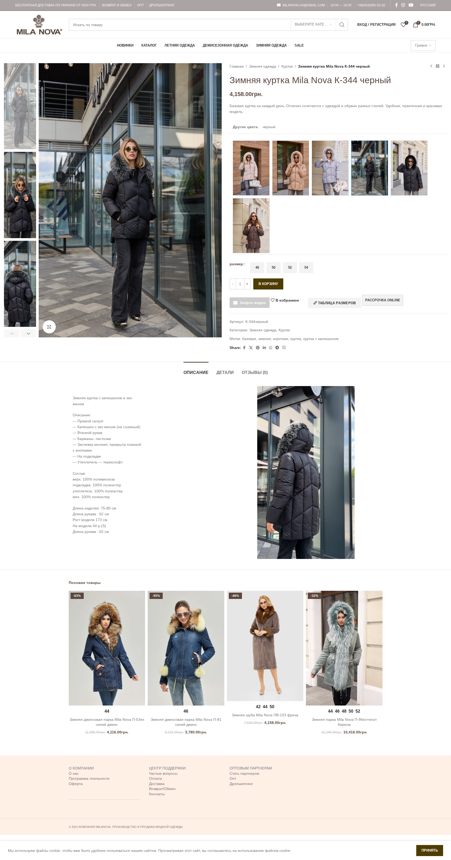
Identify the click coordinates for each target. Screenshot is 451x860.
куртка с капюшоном (321, 339)
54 (306, 267)
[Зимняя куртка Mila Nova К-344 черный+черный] (409, 168)
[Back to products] (437, 66)
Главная (237, 66)
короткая (280, 339)
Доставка (157, 784)
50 (273, 267)
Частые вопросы (163, 773)
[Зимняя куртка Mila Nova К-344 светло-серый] (330, 168)
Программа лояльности (89, 778)
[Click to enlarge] (49, 326)
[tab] (196, 370)
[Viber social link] (284, 347)
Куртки (287, 66)
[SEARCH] (342, 25)
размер (236, 264)
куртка (295, 339)
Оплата (155, 778)
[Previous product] (431, 66)
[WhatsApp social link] (270, 347)
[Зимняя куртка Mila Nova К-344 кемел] (290, 168)
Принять (430, 850)
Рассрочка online (382, 300)
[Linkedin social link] (264, 347)
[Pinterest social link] (257, 347)
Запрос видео (253, 303)
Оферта (76, 784)
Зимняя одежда (262, 66)
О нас (74, 773)
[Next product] (444, 66)
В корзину (268, 284)
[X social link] (250, 347)
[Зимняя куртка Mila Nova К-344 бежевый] (251, 168)
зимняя (264, 339)
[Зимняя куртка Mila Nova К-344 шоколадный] (251, 225)
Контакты (157, 794)
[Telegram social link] (277, 347)
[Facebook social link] (396, 5)
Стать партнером (244, 773)
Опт (233, 778)
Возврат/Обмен (162, 789)
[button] (11, 333)
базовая (249, 339)
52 (290, 267)
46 (257, 267)
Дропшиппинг (241, 784)
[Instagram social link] (403, 5)
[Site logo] (39, 24)
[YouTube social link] (411, 5)
